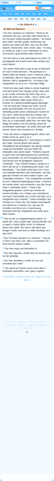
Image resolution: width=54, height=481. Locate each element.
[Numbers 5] (3, 223)
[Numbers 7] (51, 223)
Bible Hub (27, 280)
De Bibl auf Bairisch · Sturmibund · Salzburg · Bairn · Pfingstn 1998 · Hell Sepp (27, 277)
